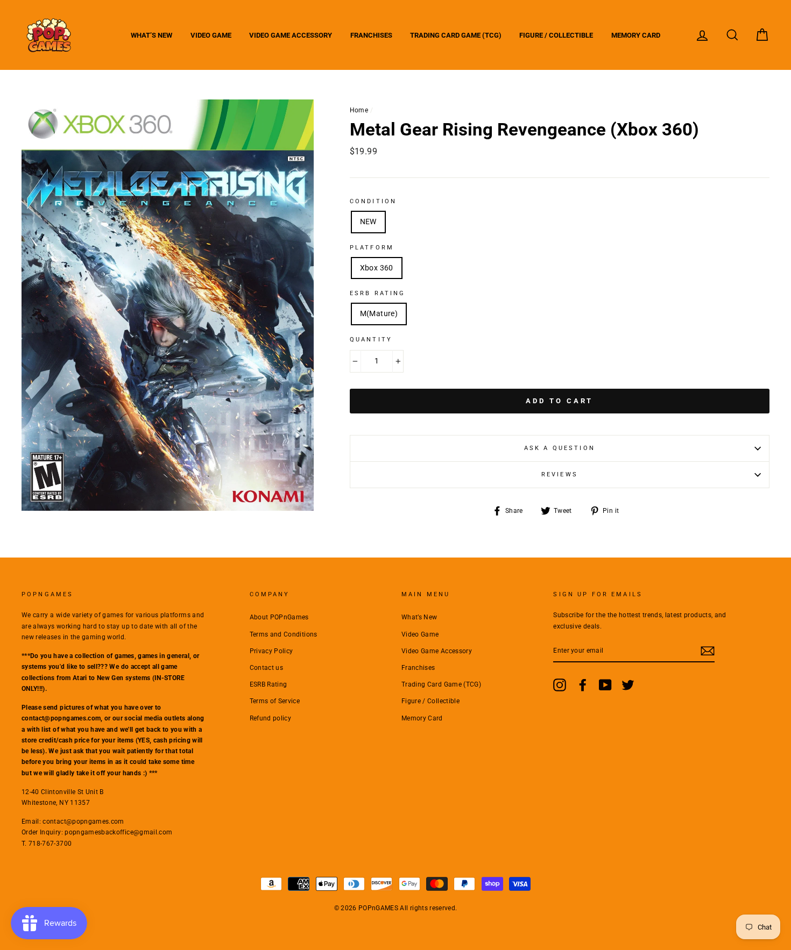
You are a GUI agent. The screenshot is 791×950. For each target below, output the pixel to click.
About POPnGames (279, 617)
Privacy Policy (271, 651)
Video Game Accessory (290, 35)
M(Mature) (379, 313)
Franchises (371, 35)
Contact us (267, 668)
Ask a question (559, 448)
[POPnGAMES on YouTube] (605, 684)
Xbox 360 (376, 267)
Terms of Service (275, 701)
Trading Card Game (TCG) (456, 35)
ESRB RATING (378, 293)
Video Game (210, 35)
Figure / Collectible (556, 35)
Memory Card (635, 35)
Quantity (371, 339)
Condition (373, 201)
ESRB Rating (268, 684)
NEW (368, 221)
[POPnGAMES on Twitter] (628, 684)
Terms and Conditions (283, 634)
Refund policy (271, 718)
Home (359, 110)
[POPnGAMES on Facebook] (582, 684)
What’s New (151, 35)
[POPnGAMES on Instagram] (559, 684)
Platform (372, 247)
